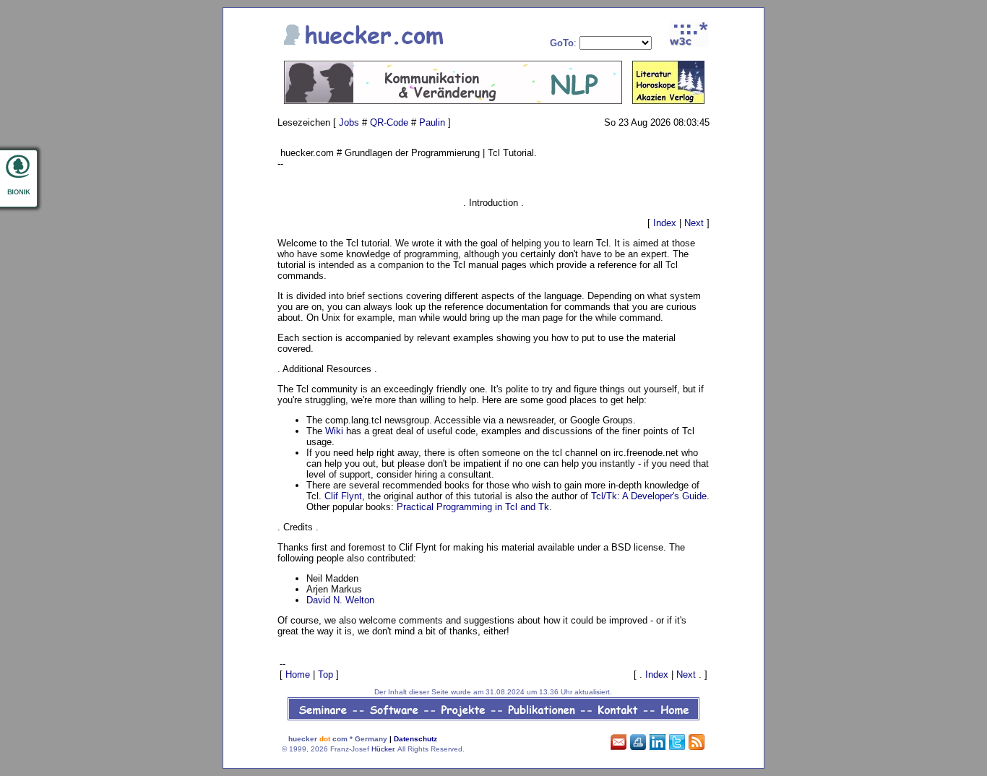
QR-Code (389, 122)
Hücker (382, 749)
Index (664, 222)
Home (297, 674)
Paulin (432, 122)
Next (694, 222)
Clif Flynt (343, 496)
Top (325, 674)
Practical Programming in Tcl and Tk (473, 506)
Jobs (349, 122)
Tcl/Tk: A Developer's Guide (649, 496)
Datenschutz (415, 739)
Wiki (334, 431)
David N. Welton (340, 600)
